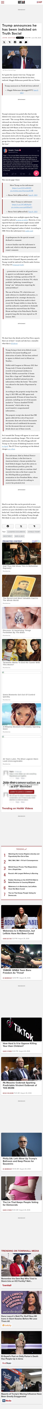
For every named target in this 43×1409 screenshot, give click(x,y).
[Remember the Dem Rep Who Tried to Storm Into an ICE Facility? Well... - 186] (21, 1264)
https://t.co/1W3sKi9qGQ (21, 204)
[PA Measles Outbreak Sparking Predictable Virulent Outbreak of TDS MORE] (21, 1069)
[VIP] (39, 2)
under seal (29, 231)
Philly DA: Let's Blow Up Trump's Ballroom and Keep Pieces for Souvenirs (20, 1161)
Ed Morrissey (7, 978)
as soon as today (22, 220)
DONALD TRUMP (34, 532)
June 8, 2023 (32, 195)
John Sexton (9, 38)
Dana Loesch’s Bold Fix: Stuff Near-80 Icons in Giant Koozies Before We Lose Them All (19, 1319)
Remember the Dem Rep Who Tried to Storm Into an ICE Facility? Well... (19, 1279)
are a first (11, 449)
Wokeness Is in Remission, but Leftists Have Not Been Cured (19, 932)
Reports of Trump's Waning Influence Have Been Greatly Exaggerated (21, 1395)
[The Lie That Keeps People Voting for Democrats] (21, 1188)
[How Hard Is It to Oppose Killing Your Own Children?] (21, 1029)
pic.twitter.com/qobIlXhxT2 (21, 207)
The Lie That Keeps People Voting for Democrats (20, 1203)
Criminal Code (18, 264)
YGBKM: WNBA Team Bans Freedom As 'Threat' (17, 971)
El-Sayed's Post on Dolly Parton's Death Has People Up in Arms (19, 1357)
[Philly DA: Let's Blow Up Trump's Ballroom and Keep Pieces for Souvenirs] (21, 1144)
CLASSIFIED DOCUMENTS (16, 532)
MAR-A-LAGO (19, 536)
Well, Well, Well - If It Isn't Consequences (23, 860)
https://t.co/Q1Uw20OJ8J (21, 188)
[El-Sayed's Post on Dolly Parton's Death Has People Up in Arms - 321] (21, 1342)
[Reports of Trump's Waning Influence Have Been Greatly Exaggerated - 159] (21, 1380)
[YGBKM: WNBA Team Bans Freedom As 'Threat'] (21, 956)
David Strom (7, 1051)
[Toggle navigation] (2, 2)
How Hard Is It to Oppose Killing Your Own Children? (20, 1044)
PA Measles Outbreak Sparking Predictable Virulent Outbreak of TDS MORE (20, 1085)
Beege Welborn (8, 1093)
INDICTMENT (7, 536)
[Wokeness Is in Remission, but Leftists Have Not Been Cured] (21, 917)
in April (5, 446)
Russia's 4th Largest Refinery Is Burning (23, 873)
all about (14, 343)
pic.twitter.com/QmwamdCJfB (21, 190)
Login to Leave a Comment (21, 792)
